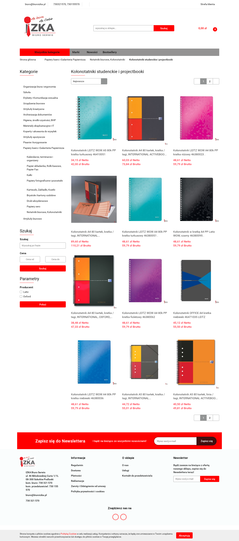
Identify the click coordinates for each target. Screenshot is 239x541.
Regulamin (77, 465)
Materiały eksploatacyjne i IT (39, 125)
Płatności (76, 475)
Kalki (30, 175)
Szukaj (42, 268)
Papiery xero (34, 206)
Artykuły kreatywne (34, 109)
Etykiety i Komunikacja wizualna (40, 97)
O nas (125, 465)
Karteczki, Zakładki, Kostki (41, 189)
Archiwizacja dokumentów (37, 114)
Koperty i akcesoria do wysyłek (40, 131)
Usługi (125, 470)
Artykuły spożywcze (34, 137)
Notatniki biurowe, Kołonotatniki (44, 212)
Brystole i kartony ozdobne (41, 195)
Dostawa (76, 470)
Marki (76, 52)
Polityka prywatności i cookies (87, 491)
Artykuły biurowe (32, 218)
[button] (78, 458)
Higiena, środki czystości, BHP (39, 120)
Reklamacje (77, 481)
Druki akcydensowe (37, 200)
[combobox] (89, 81)
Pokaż (42, 304)
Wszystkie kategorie (47, 52)
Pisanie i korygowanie (35, 142)
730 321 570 (32, 500)
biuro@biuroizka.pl (36, 495)
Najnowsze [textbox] (78, 81)
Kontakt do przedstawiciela (137, 475)
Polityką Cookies (68, 534)
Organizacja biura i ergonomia (39, 86)
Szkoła (27, 92)
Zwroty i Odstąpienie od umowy (88, 486)
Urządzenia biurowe (34, 103)
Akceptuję (184, 535)
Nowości (92, 52)
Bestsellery (110, 52)
